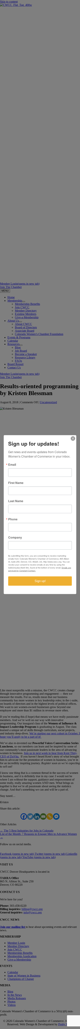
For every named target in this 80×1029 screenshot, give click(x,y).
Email (12, 464)
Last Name (15, 500)
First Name (15, 482)
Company (15, 537)
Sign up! (40, 580)
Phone (12, 519)
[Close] (73, 438)
